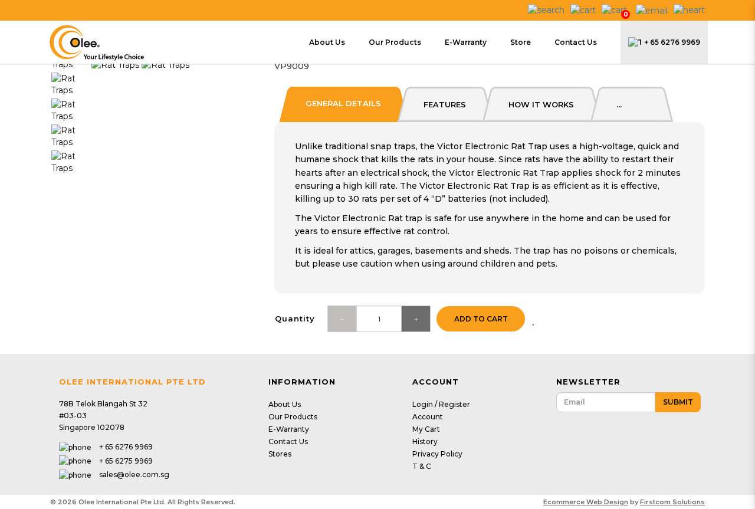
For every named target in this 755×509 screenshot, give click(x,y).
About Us (284, 404)
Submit (678, 402)
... (619, 104)
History (425, 441)
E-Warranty (288, 429)
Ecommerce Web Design (585, 502)
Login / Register (441, 404)
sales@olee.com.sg (134, 474)
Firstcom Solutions (672, 502)
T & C (421, 466)
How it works (541, 104)
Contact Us (288, 441)
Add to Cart (481, 318)
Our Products (292, 416)
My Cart (426, 429)
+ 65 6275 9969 (126, 461)
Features (445, 104)
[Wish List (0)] (689, 9)
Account (427, 416)
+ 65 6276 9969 (672, 42)
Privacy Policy (437, 453)
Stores (279, 453)
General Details (343, 103)
